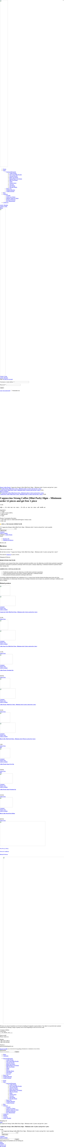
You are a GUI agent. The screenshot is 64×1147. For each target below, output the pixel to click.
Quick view (3, 608)
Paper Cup (8, 188)
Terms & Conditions (4, 851)
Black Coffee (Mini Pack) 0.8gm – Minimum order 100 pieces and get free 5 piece (18, 738)
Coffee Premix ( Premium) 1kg (6, 670)
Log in (2, 387)
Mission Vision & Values (12, 198)
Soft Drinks (12, 185)
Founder (8, 195)
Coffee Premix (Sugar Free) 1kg (7, 764)
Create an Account (8, 379)
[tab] (33, 538)
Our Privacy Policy (4, 848)
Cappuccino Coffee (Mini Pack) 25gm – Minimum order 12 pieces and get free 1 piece (18, 612)
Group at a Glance (10, 197)
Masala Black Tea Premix (15, 178)
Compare (5, 1116)
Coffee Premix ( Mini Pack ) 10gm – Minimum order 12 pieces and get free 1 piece (18, 704)
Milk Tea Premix (13, 180)
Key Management (10, 201)
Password (3, 384)
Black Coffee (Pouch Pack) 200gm (7, 813)
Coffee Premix (13, 173)
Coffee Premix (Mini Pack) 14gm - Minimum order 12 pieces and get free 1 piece (20, 490)
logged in (8, 554)
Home (1, 487)
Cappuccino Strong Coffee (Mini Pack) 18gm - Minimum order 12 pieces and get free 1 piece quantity (27, 527)
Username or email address (7, 382)
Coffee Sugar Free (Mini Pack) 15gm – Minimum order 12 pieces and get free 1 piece (18, 646)
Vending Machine (10, 190)
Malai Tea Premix (13, 177)
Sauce (7, 1069)
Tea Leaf (11, 184)
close (1, 1122)
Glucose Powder (13, 176)
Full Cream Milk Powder (15, 174)
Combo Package (10, 191)
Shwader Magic (13, 187)
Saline (10, 181)
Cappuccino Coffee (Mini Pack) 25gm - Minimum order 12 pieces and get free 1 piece (21, 494)
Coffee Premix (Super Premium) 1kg (8, 789)
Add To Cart (3, 530)
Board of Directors (10, 199)
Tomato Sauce (12, 183)
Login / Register (7, 1118)
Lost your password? (5, 390)
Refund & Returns (4, 854)
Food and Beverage (11, 172)
